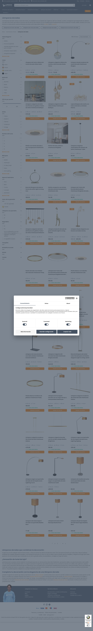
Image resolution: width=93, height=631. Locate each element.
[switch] (88, 625)
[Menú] (91, 615)
